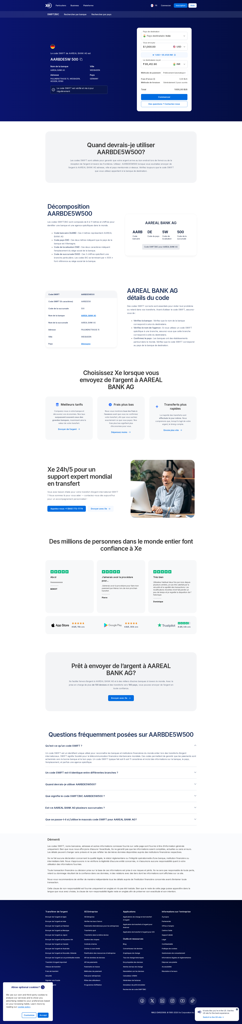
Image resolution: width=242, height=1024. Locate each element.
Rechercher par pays (101, 14)
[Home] (48, 5)
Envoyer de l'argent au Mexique (57, 930)
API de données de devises (94, 958)
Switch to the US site (212, 1017)
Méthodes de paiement (93, 971)
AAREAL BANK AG (88, 315)
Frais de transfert (51, 971)
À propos (165, 917)
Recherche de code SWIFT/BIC (134, 989)
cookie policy (24, 1007)
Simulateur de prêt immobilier (134, 985)
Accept (43, 1015)
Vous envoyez (149, 43)
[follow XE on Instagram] (172, 1001)
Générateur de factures (132, 980)
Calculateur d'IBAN (130, 976)
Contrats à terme (90, 944)
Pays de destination (151, 31)
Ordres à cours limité (92, 949)
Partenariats (166, 921)
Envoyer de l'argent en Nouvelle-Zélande (60, 953)
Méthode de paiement (151, 73)
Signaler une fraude (52, 980)
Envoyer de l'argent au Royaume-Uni (59, 939)
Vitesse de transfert (52, 967)
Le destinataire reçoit (152, 60)
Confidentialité (167, 944)
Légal (164, 939)
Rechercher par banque (75, 14)
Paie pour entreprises (92, 976)
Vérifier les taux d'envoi (93, 921)
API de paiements (90, 962)
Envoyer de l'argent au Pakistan (57, 926)
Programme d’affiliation (93, 985)
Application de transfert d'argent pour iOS (139, 932)
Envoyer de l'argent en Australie (57, 949)
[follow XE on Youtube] (182, 1001)
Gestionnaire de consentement (173, 953)
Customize (29, 1015)
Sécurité (48, 976)
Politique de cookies (169, 949)
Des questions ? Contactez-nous (164, 104)
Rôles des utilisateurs (92, 980)
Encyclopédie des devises (133, 962)
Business (75, 5)
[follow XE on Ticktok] (193, 1001)
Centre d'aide (167, 930)
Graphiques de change (131, 953)
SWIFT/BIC (53, 14)
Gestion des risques (91, 939)
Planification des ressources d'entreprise (99, 953)
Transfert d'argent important (56, 962)
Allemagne (85, 344)
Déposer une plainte (169, 962)
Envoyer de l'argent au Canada (56, 944)
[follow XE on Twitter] (152, 1001)
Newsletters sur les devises (133, 971)
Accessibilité (167, 967)
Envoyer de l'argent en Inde (55, 921)
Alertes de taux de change (133, 967)
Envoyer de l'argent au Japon (56, 935)
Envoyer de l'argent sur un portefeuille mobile (62, 958)
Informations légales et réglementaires (176, 958)
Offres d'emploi (168, 926)
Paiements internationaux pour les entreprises (101, 926)
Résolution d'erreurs (169, 971)
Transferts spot (90, 930)
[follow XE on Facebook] (142, 1001)
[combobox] (179, 46)
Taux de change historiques (133, 958)
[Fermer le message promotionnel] (237, 1009)
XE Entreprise (89, 917)
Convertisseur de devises (133, 949)
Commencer (164, 97)
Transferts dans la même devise (96, 935)
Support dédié (167, 935)
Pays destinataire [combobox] (159, 36)
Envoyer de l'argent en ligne (55, 917)
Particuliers (61, 5)
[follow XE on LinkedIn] (162, 1001)
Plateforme (88, 5)
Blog (124, 944)
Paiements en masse (92, 967)
